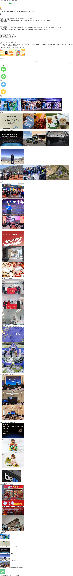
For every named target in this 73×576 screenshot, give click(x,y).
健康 (11, 0)
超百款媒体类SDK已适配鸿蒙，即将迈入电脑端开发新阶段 (7, 374)
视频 (9, 0)
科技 (15, 0)
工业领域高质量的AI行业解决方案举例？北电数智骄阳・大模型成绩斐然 (10, 482)
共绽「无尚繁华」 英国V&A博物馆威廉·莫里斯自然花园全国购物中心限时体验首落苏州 (10, 326)
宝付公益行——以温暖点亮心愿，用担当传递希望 (6, 278)
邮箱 (16, 0)
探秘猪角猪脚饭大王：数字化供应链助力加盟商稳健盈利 (6, 484)
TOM (0, 229)
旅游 (5, 0)
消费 (12, 0)
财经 (10, 0)
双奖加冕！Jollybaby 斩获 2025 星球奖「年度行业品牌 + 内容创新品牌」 (8, 422)
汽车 (13, 0)
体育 (4, 0)
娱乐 (2, 0)
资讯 (1, 0)
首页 (0, 0)
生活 (6, 0)
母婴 (7, 0)
